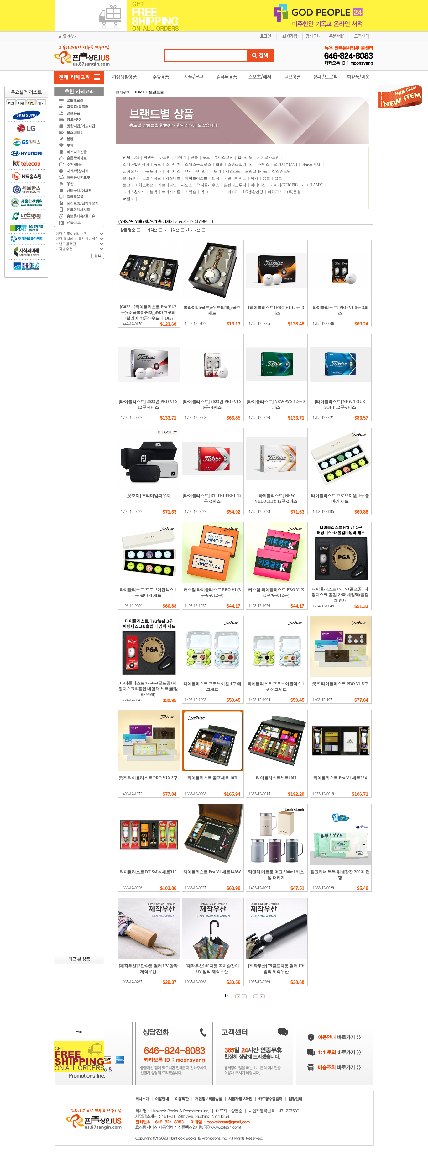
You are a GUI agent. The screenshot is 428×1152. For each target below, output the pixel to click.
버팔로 (129, 199)
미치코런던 (144, 185)
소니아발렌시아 (136, 164)
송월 (267, 178)
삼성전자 (131, 171)
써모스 (187, 185)
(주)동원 (294, 192)
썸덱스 (264, 164)
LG (188, 171)
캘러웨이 (131, 178)
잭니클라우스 (208, 185)
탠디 (216, 178)
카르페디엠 (168, 185)
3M (137, 157)
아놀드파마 (152, 171)
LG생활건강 (253, 192)
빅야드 (207, 192)
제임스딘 (234, 171)
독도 (158, 164)
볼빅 (154, 192)
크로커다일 (152, 178)
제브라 (216, 171)
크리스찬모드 (134, 192)
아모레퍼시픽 (228, 192)
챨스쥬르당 (282, 171)
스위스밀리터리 (241, 164)
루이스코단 (224, 157)
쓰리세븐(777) (286, 164)
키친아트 (173, 178)
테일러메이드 (235, 178)
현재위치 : (124, 92)
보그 (127, 185)
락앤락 (150, 157)
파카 (255, 178)
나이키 (181, 157)
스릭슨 (191, 192)
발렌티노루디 (235, 185)
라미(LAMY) (313, 185)
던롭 (195, 157)
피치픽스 (276, 192)
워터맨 (200, 171)
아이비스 (173, 171)
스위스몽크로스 (198, 164)
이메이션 (259, 185)
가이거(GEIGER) (284, 185)
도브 (206, 157)
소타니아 (173, 164)
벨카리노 (245, 157)
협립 (220, 164)
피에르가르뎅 (268, 157)
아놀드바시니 (313, 164)
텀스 (278, 178)
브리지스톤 (171, 192)
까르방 (165, 157)
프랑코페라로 (257, 171)
